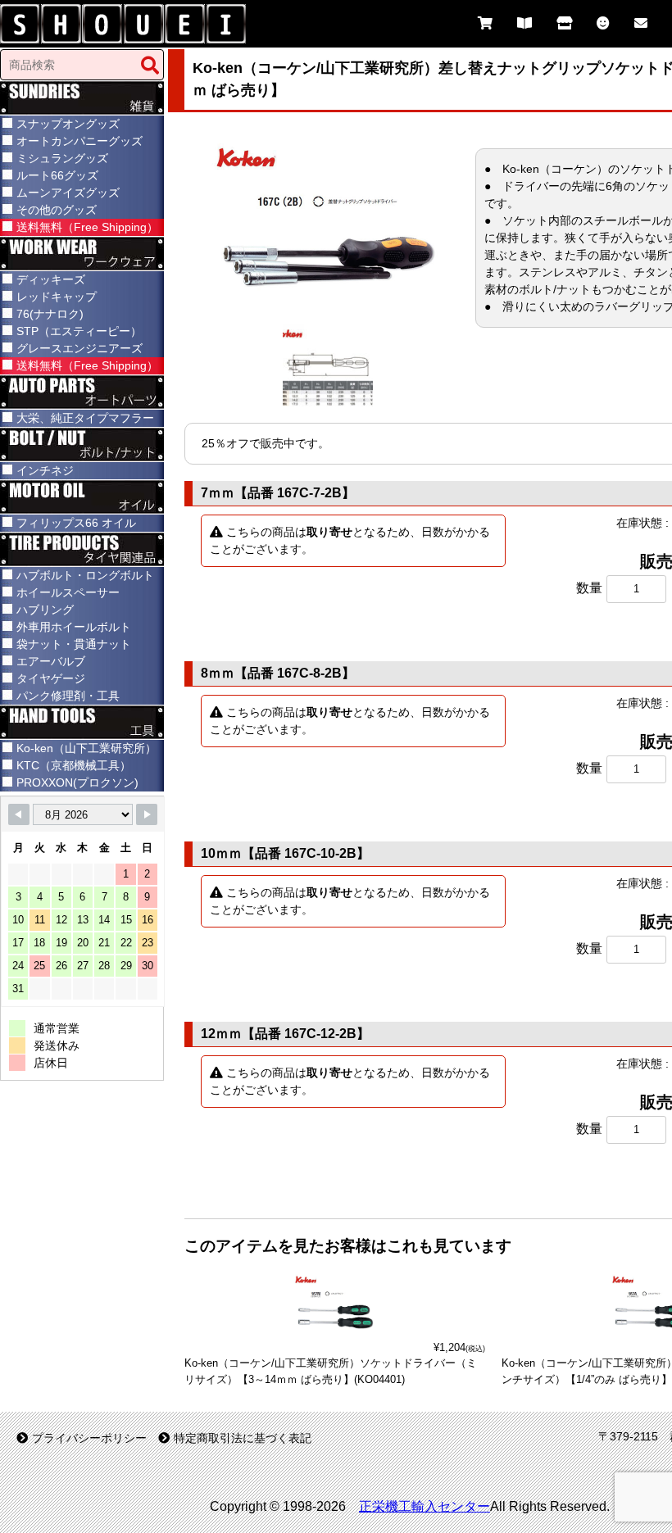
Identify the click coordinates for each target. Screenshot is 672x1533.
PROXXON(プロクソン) (77, 782)
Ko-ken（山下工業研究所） (86, 748)
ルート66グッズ (57, 175)
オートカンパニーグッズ (79, 140)
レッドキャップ (56, 296)
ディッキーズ (50, 279)
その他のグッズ (56, 209)
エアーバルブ (50, 661)
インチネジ (45, 470)
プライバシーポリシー (89, 1438)
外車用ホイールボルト (73, 626)
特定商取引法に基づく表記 (242, 1438)
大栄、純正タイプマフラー (85, 417)
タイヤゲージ (50, 678)
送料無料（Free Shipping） (87, 227)
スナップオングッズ (68, 123)
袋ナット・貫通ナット (73, 644)
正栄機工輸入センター (424, 1506)
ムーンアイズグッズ (68, 192)
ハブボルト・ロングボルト (85, 575)
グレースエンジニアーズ (79, 348)
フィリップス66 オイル (76, 522)
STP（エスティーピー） (79, 331)
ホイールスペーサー (68, 592)
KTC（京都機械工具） (73, 765)
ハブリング (45, 609)
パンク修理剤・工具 (68, 695)
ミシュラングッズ (62, 158)
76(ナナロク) (50, 313)
